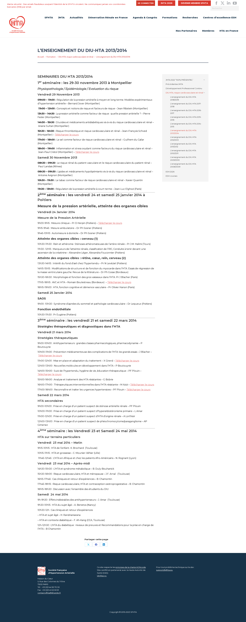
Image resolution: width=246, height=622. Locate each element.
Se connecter (146, 3)
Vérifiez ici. (102, 576)
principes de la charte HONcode (131, 567)
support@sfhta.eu (164, 570)
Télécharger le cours (67, 134)
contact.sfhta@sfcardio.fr (49, 593)
